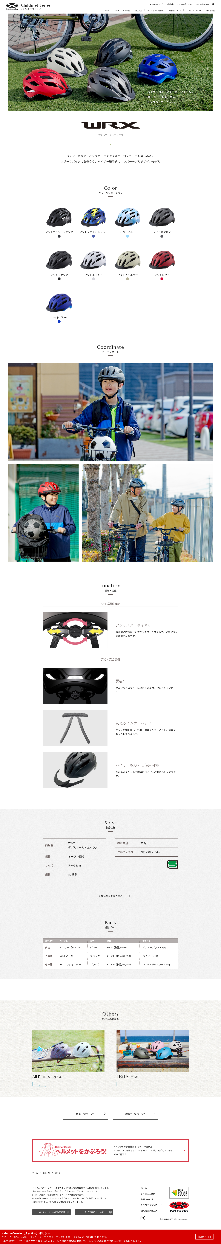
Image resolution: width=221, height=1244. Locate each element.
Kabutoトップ (156, 4)
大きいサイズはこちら (110, 896)
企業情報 (170, 4)
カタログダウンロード (151, 1205)
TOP (107, 10)
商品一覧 (138, 10)
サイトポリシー (202, 4)
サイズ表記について (94, 1212)
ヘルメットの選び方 (155, 10)
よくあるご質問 (148, 1193)
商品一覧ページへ (85, 1113)
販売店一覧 (210, 10)
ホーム (35, 1172)
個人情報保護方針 (149, 1210)
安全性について (175, 10)
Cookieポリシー (185, 4)
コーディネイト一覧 (122, 10)
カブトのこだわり (193, 10)
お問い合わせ (147, 1199)
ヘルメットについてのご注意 (51, 1212)
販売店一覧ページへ (135, 1113)
